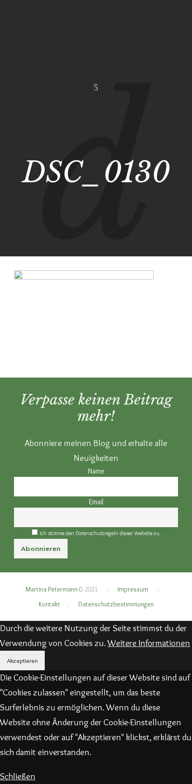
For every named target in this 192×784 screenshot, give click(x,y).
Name (96, 471)
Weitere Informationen (149, 643)
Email (96, 501)
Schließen (17, 776)
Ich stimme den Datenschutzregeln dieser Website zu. (100, 533)
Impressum (132, 589)
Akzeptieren (22, 660)
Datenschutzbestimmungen (116, 604)
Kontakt (49, 604)
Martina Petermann (51, 589)
